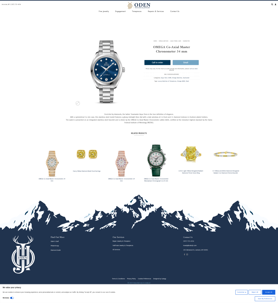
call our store (193, 68)
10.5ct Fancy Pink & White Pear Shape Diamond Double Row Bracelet (55, 172)
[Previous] (41, 154)
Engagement (120, 11)
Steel (187, 81)
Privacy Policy (131, 279)
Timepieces (137, 11)
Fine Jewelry (104, 11)
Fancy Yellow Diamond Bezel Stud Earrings (159, 171)
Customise (240, 292)
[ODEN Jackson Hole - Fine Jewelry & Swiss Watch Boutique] (139, 5)
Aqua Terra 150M (175, 41)
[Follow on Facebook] (184, 255)
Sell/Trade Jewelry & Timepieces (123, 245)
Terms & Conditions (118, 279)
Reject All (255, 292)
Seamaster (186, 41)
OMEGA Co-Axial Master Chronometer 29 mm (125, 180)
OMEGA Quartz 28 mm (90, 179)
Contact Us (174, 11)
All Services (116, 250)
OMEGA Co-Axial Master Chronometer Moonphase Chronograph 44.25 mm (229, 180)
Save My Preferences (265, 299)
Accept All (268, 292)
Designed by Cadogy (159, 279)
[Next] (236, 154)
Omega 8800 (181, 81)
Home (155, 41)
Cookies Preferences (144, 279)
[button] (272, 4)
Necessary (6, 298)
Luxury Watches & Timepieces (167, 81)
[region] (139, 293)
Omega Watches (163, 41)
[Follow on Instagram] (187, 255)
